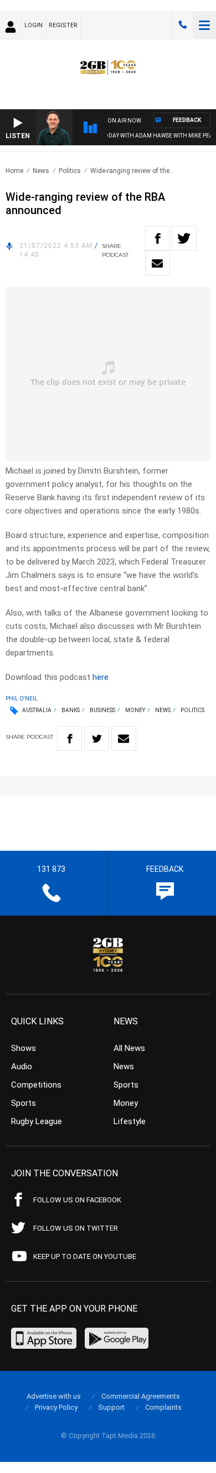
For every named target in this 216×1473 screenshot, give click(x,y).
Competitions (36, 1085)
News (41, 171)
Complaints (163, 1407)
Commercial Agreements (140, 1396)
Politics (70, 171)
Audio (21, 1066)
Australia (37, 710)
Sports (23, 1103)
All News (129, 1048)
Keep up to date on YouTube (84, 1256)
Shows (23, 1048)
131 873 (182, 25)
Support (111, 1407)
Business (102, 710)
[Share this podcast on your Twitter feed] (184, 238)
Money (135, 710)
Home (14, 171)
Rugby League (36, 1121)
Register (63, 25)
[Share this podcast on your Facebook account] (157, 238)
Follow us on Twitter (75, 1228)
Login (33, 25)
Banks (70, 710)
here (100, 677)
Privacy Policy (56, 1407)
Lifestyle (130, 1121)
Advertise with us (54, 1396)
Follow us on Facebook (77, 1200)
